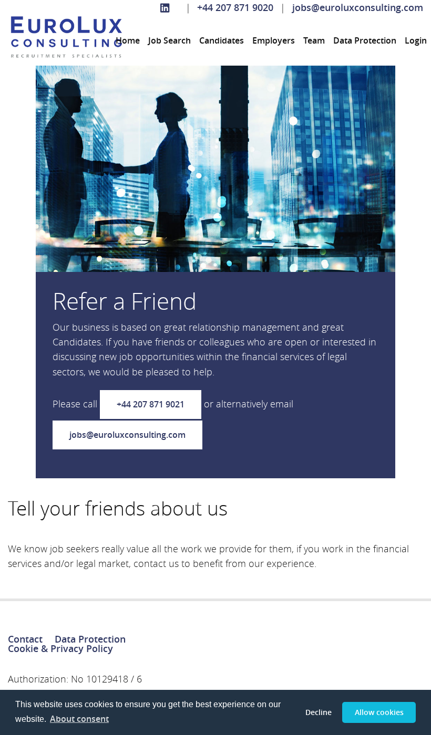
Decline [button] (318, 712)
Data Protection (364, 40)
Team (314, 40)
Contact (25, 639)
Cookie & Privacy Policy (60, 649)
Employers (273, 40)
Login (416, 40)
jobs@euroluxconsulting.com (357, 8)
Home (128, 40)
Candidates (221, 40)
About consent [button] (79, 718)
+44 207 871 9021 (150, 404)
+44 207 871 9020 (235, 8)
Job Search (169, 40)
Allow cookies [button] (379, 712)
